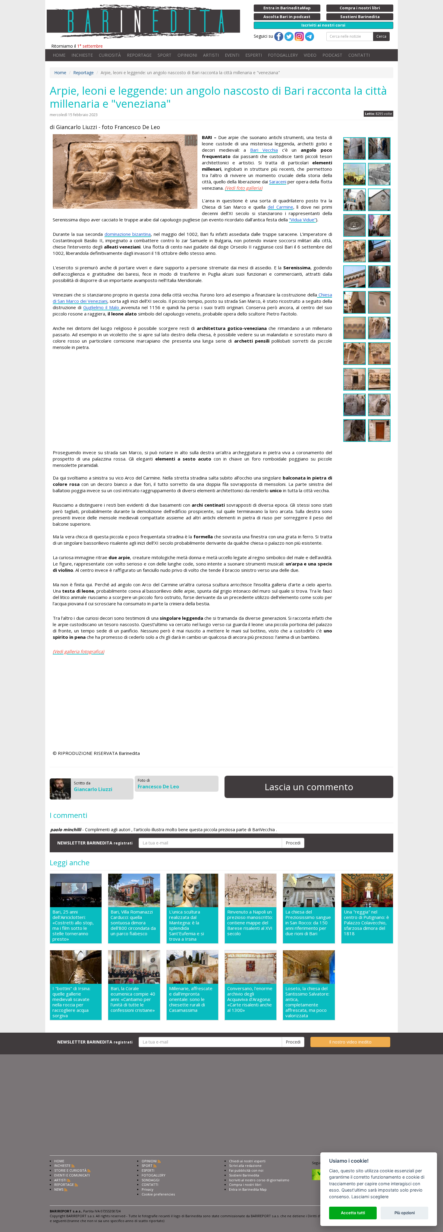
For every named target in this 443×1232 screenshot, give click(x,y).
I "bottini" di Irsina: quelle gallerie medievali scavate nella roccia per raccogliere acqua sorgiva (71, 1002)
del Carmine (280, 207)
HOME (59, 55)
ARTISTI (211, 55)
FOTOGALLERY (283, 55)
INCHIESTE (82, 55)
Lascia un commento (309, 787)
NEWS (58, 1189)
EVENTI (232, 55)
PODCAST (332, 55)
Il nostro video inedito (350, 1042)
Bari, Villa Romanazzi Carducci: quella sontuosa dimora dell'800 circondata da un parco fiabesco (133, 922)
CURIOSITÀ (110, 55)
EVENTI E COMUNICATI (72, 1175)
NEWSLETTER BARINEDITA (95, 843)
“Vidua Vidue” (302, 220)
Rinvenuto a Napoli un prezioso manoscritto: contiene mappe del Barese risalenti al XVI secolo (250, 922)
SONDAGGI (150, 1180)
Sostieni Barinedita (244, 1175)
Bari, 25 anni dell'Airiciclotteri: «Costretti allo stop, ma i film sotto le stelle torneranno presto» (73, 925)
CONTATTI (359, 55)
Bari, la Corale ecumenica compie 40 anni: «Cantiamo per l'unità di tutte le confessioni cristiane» (133, 999)
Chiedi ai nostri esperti (247, 1161)
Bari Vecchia (264, 150)
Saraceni (277, 182)
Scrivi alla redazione (245, 1165)
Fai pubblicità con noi (246, 1170)
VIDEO (310, 55)
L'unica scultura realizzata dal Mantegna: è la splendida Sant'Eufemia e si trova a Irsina (186, 925)
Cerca (381, 36)
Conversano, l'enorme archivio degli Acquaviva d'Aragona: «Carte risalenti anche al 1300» (249, 999)
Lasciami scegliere (369, 1196)
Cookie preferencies (158, 1194)
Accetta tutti (353, 1212)
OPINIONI (187, 55)
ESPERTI (253, 55)
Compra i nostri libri (245, 1184)
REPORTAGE (139, 55)
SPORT (164, 55)
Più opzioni (404, 1212)
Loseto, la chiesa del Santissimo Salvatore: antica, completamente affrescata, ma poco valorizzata (307, 1002)
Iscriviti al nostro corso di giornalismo (259, 1180)
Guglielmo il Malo (102, 307)
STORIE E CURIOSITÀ (70, 1170)
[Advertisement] (192, 401)
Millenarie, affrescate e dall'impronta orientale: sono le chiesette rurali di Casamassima (190, 999)
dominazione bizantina (128, 234)
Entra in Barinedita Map (248, 1189)
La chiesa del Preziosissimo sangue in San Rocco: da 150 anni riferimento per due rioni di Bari (308, 922)
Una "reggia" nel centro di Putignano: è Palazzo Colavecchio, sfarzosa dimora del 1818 (366, 922)
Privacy (147, 1189)
